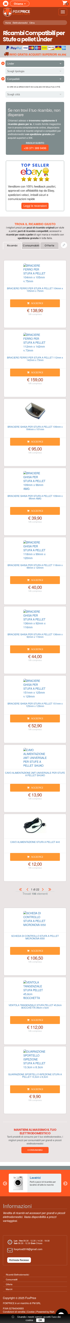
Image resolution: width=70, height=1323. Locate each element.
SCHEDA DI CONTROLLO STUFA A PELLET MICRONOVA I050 (35, 937)
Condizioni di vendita (14, 1311)
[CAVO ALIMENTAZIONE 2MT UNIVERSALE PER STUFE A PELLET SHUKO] (35, 758)
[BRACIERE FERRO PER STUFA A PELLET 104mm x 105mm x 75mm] (35, 274)
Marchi (9, 1289)
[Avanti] (43, 888)
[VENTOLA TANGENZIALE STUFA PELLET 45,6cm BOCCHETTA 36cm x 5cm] (35, 991)
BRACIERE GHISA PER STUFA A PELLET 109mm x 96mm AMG (35, 497)
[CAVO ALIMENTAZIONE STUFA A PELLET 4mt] (35, 828)
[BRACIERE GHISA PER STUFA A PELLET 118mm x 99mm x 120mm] (35, 551)
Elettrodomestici (20, 22)
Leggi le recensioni (35, 206)
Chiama (19, 3)
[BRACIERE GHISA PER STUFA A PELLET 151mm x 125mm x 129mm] (35, 689)
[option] (35, 1183)
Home (8, 22)
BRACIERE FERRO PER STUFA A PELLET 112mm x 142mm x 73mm (35, 359)
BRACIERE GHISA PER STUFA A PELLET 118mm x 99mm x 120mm (35, 566)
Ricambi (12, 245)
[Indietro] (27, 888)
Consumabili (31, 245)
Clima (32, 22)
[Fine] (49, 888)
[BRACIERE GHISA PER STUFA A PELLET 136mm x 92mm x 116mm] (35, 620)
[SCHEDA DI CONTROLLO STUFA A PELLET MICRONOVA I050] (35, 922)
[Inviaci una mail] (5, 3)
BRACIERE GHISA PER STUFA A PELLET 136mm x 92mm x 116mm (35, 635)
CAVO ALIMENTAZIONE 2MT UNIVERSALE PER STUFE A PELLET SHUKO (35, 774)
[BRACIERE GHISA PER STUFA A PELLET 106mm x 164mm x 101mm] (35, 412)
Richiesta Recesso (19, 1260)
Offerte (49, 245)
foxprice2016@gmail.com (28, 1249)
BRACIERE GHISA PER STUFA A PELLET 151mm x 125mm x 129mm (35, 705)
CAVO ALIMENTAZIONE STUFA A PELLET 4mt (35, 841)
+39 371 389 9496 (35, 148)
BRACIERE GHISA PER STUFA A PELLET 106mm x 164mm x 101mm (35, 428)
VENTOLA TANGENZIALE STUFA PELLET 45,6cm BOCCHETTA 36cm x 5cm (35, 1006)
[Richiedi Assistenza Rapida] (64, 245)
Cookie (31, 1311)
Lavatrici (35, 1177)
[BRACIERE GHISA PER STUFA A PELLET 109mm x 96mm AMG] (35, 482)
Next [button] (65, 1183)
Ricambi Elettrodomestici (17, 1274)
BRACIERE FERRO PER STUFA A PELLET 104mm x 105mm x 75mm (35, 289)
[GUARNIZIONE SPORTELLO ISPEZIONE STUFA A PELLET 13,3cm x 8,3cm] (35, 1060)
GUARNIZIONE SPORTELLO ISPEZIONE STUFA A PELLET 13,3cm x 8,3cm (35, 1075)
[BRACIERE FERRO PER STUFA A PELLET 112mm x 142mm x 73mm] (35, 343)
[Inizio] (20, 888)
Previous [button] (5, 1183)
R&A (52, 1311)
